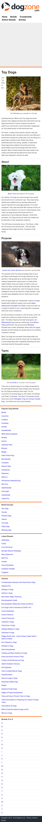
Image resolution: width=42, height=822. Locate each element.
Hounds (4, 512)
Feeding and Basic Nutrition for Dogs (14, 653)
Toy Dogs (4, 523)
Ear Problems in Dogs (9, 642)
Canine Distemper (7, 611)
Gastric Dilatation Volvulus (10, 664)
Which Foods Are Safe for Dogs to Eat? (15, 709)
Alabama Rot (6, 586)
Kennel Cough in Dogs (9, 678)
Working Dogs (6, 530)
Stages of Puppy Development (12, 692)
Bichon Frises (12, 194)
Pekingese (17, 399)
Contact (3, 820)
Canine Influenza (7, 614)
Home (4, 16)
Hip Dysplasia (6, 667)
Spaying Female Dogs (9, 689)
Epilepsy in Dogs (7, 646)
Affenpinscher (6, 322)
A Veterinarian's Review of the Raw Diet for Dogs (18, 582)
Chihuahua (16, 113)
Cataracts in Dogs (7, 622)
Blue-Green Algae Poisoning (11, 596)
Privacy (29, 818)
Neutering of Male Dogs (9, 682)
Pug (23, 399)
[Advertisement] (21, 45)
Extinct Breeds (9, 19)
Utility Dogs (5, 526)
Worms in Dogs (6, 713)
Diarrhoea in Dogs (7, 632)
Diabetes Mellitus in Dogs (10, 629)
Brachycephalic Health (9, 600)
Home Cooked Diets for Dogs (11, 671)
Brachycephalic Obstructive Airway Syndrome (17, 604)
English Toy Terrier (19, 305)
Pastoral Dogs (6, 516)
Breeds (13, 16)
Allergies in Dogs (7, 589)
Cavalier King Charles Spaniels (11, 270)
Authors (34, 818)
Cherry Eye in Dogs (8, 625)
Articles (22, 19)
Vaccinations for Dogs (9, 706)
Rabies (3, 685)
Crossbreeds (26, 16)
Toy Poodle (13, 382)
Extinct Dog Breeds (8, 649)
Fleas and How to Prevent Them (12, 656)
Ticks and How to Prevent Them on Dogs (15, 696)
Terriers (4, 519)
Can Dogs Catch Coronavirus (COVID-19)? (16, 607)
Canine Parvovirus (7, 618)
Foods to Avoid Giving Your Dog (12, 660)
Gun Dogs (4, 508)
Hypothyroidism (6, 674)
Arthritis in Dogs (7, 593)
